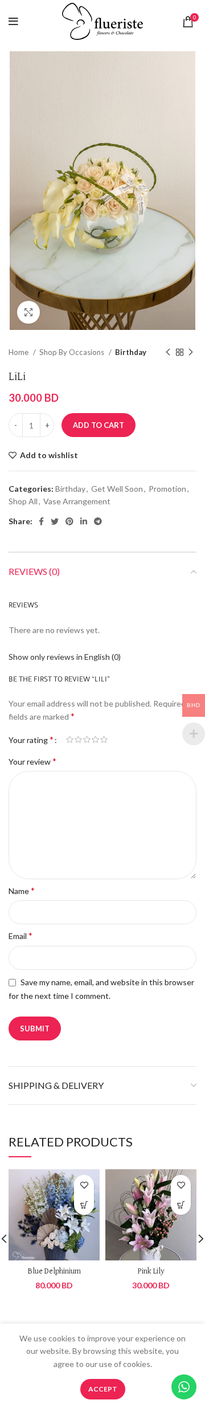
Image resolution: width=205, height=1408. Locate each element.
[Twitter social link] (54, 521)
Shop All (23, 501)
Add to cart (98, 425)
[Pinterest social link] (69, 521)
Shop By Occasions (72, 352)
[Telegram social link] (98, 521)
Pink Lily (151, 1271)
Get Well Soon (117, 488)
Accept (102, 1389)
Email (20, 935)
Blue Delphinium (54, 1271)
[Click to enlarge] (28, 312)
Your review (32, 761)
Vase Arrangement (76, 501)
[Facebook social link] (41, 521)
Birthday (130, 352)
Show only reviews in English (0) (65, 657)
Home (19, 352)
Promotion (167, 488)
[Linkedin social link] (84, 521)
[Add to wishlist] (84, 1185)
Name (22, 890)
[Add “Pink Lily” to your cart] (181, 1205)
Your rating (31, 739)
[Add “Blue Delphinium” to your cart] (84, 1205)
